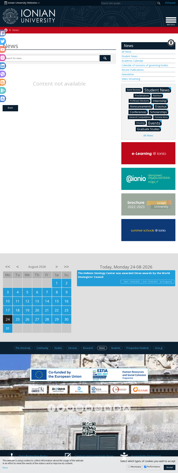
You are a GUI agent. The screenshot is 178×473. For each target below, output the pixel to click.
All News (126, 51)
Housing (140, 122)
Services (72, 347)
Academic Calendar (132, 60)
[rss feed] (107, 407)
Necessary (136, 466)
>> (66, 266)
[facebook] (51, 407)
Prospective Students (137, 347)
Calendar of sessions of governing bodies (145, 65)
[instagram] (79, 407)
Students (115, 347)
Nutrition (157, 95)
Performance (153, 466)
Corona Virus (161, 117)
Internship (160, 101)
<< (7, 266)
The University (23, 347)
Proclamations (142, 95)
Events (154, 123)
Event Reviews (134, 89)
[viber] (98, 407)
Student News (129, 56)
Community (42, 347)
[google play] (117, 407)
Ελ (170, 2)
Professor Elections (139, 100)
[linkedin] (89, 407)
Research (88, 347)
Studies (58, 347)
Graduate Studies (148, 129)
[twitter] (60, 407)
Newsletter (128, 74)
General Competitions (140, 117)
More (5, 467)
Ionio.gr (159, 347)
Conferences (138, 112)
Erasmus (161, 106)
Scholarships (158, 112)
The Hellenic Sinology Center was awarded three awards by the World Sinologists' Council (124, 275)
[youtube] (70, 407)
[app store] (126, 407)
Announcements (140, 106)
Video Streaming (131, 78)
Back (10, 107)
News (15, 30)
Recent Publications (133, 69)
